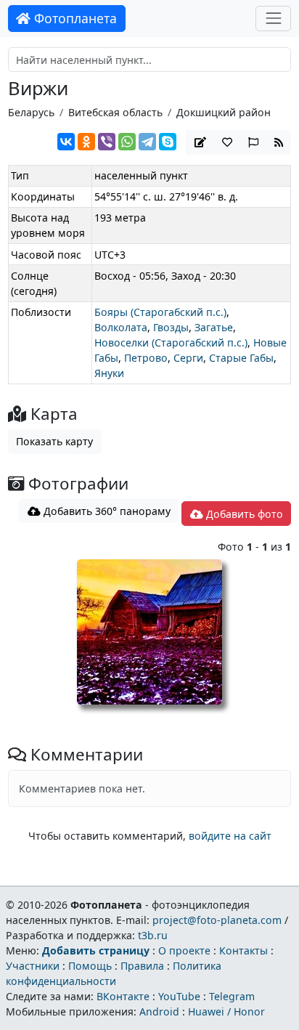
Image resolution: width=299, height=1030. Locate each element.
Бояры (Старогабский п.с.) (160, 312)
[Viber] (106, 141)
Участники (33, 966)
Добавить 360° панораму (106, 511)
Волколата (120, 327)
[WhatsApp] (127, 141)
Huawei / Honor (226, 1011)
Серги (188, 358)
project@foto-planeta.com (217, 920)
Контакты (243, 950)
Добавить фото (243, 514)
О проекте (184, 950)
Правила (142, 966)
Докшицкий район (223, 112)
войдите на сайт (230, 836)
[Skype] (167, 141)
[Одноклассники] (86, 141)
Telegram (232, 996)
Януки (109, 373)
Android (159, 1011)
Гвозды (171, 327)
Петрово (146, 358)
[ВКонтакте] (66, 141)
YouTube (179, 996)
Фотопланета (73, 18)
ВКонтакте (123, 996)
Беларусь (31, 112)
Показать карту (54, 441)
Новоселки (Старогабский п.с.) (170, 342)
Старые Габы (241, 358)
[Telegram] (147, 141)
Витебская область (115, 112)
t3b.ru (153, 935)
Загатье (213, 327)
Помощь (90, 966)
